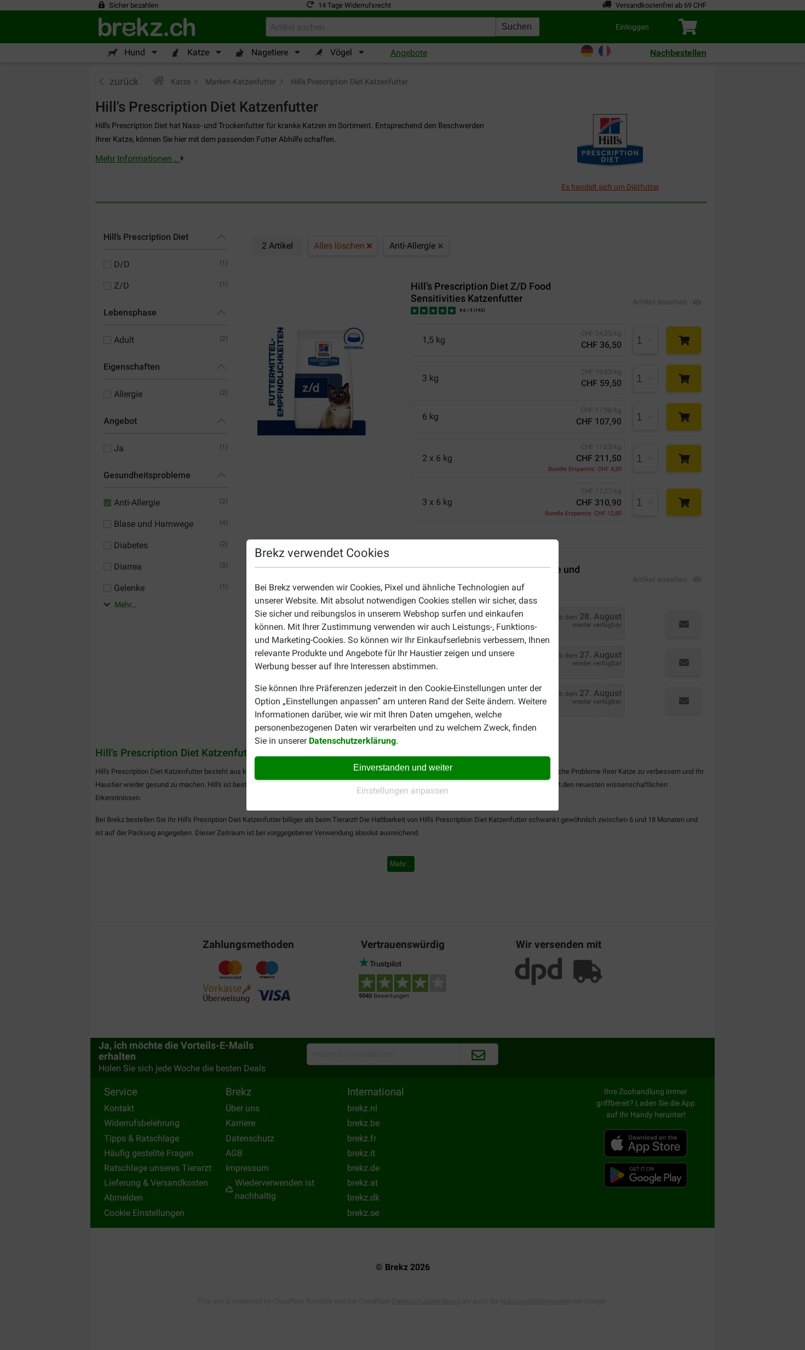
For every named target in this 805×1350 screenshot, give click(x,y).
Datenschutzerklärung (352, 741)
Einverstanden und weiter (402, 767)
